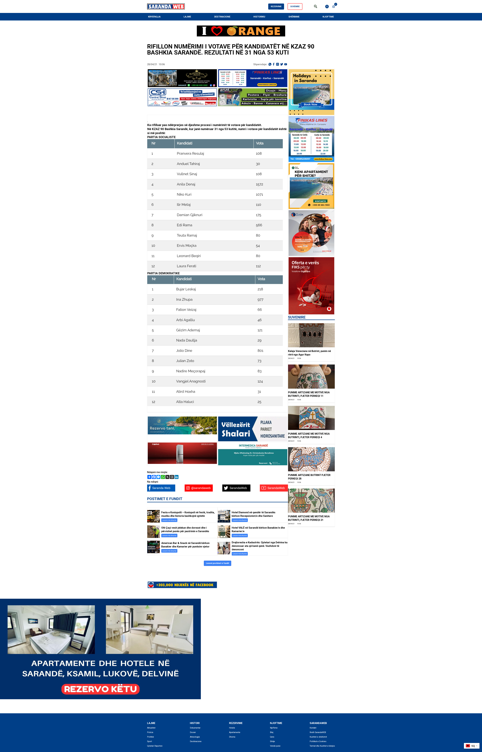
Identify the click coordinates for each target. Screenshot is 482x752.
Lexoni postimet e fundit (217, 563)
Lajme (187, 16)
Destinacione (222, 16)
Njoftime (328, 16)
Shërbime (293, 16)
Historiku (259, 16)
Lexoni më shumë (169, 520)
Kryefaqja (154, 16)
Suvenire (295, 6)
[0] (333, 6)
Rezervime (276, 6)
